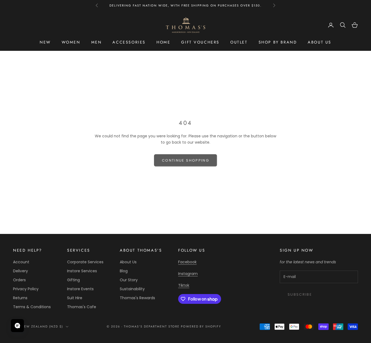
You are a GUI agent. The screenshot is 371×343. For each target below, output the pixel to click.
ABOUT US (319, 42)
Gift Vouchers (200, 42)
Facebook (187, 262)
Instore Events (80, 289)
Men (96, 42)
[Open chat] (17, 325)
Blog (124, 271)
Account (21, 262)
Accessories (129, 42)
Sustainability (132, 289)
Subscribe (300, 294)
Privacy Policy (26, 289)
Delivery (20, 271)
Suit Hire (74, 298)
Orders (19, 280)
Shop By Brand (278, 42)
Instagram (188, 273)
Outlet (239, 42)
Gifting (73, 280)
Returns (20, 298)
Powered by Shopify (201, 326)
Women (71, 42)
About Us (128, 262)
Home (163, 42)
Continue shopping (185, 160)
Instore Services (82, 271)
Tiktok (183, 285)
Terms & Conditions (32, 307)
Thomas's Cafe (81, 307)
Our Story (129, 280)
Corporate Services (85, 262)
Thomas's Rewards (137, 298)
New (45, 42)
